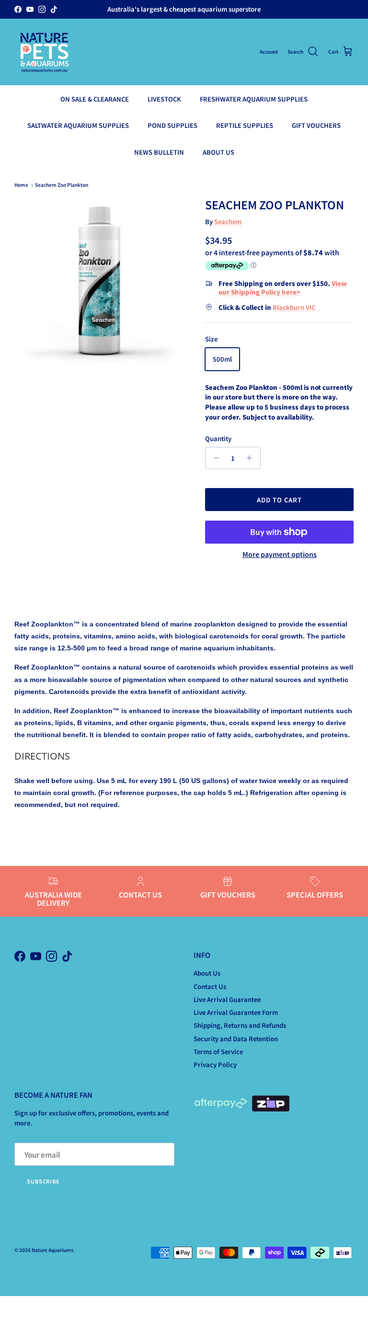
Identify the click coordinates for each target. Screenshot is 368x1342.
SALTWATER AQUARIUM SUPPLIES (78, 125)
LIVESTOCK (164, 98)
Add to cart (279, 499)
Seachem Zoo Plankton (61, 185)
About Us (207, 973)
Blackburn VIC (294, 307)
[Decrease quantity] (214, 457)
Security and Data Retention (236, 1038)
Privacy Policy (215, 1064)
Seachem (228, 221)
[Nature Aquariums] (44, 52)
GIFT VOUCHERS (316, 125)
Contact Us (210, 986)
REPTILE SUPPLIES (244, 125)
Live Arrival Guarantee (227, 999)
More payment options (279, 554)
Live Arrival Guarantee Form (236, 1012)
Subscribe (43, 1181)
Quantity (218, 438)
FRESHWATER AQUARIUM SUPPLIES (254, 98)
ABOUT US (218, 152)
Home (21, 185)
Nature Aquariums (52, 1249)
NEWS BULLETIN (159, 152)
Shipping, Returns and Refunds (240, 1025)
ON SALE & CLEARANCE (94, 98)
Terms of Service (218, 1051)
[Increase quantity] (251, 457)
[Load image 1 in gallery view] (99, 283)
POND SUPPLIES (172, 125)
